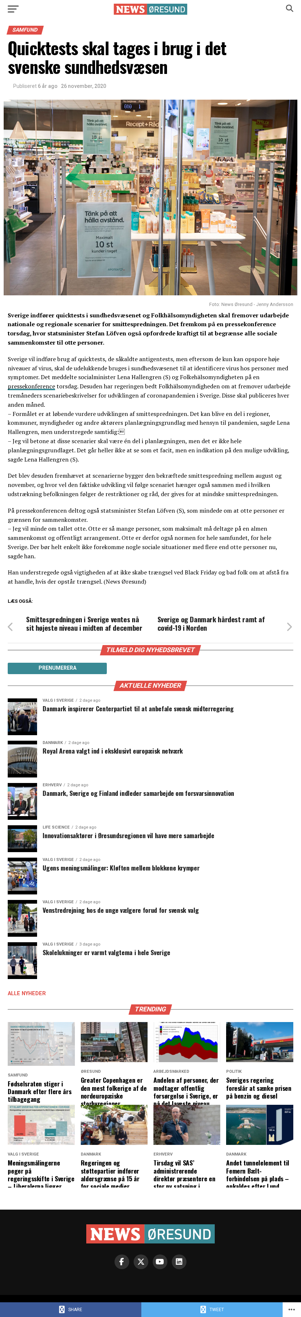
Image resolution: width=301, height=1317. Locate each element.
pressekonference (31, 386)
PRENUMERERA (57, 668)
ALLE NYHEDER (27, 993)
